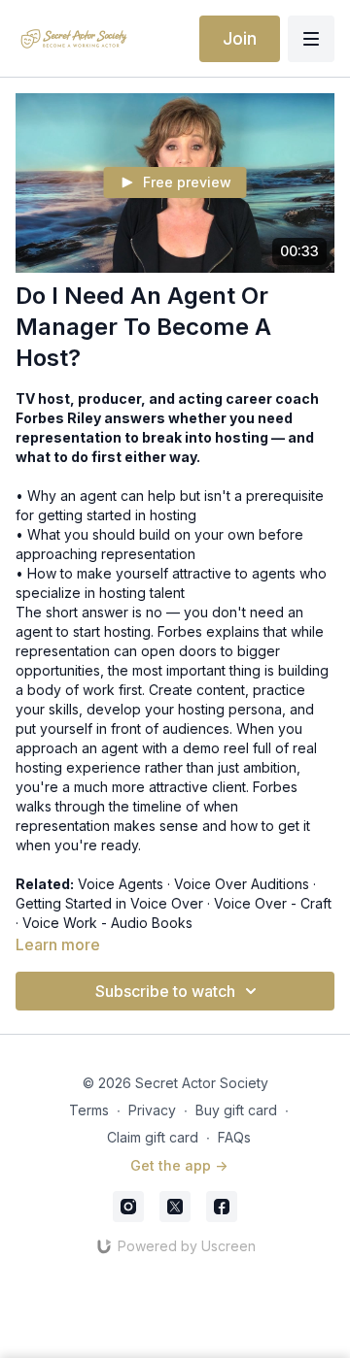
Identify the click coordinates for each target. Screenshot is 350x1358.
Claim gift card (152, 1137)
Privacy (152, 1110)
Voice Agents (120, 884)
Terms (89, 1110)
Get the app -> (179, 1165)
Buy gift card (236, 1110)
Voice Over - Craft (273, 903)
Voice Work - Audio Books (107, 922)
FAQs (234, 1137)
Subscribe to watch (165, 991)
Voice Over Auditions (241, 884)
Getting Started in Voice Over (109, 903)
